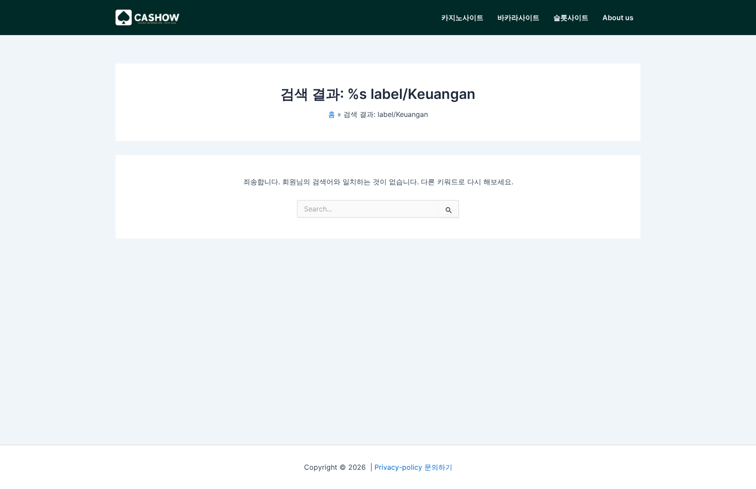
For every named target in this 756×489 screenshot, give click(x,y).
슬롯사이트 (570, 17)
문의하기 (438, 467)
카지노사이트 (462, 17)
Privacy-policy (398, 467)
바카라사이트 (518, 17)
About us (618, 17)
